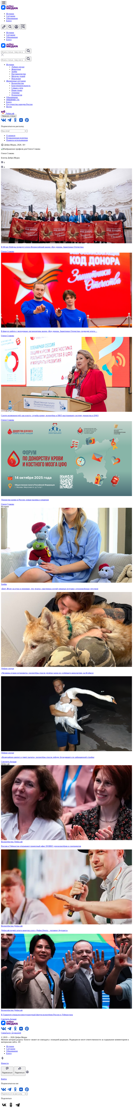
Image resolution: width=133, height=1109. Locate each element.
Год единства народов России (19, 104)
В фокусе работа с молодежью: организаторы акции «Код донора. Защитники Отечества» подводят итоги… (49, 331)
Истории (10, 14)
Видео (9, 107)
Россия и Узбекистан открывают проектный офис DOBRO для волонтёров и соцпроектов (41, 846)
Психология (16, 95)
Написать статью (9, 116)
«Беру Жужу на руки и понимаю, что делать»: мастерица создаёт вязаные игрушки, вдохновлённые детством (49, 589)
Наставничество (18, 74)
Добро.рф (18, 842)
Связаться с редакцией (11, 1033)
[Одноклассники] (11, 1105)
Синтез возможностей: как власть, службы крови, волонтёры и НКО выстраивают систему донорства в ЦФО (50, 415)
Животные (16, 69)
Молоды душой (18, 76)
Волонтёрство (17, 83)
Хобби (14, 71)
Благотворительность (20, 86)
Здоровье (15, 93)
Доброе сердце (17, 67)
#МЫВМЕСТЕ (12, 100)
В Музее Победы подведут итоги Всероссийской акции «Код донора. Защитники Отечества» (42, 247)
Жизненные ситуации (16, 81)
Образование (12, 18)
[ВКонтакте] (4, 1105)
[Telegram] (18, 1105)
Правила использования (17, 140)
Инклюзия (16, 78)
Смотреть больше (8, 762)
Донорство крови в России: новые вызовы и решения (25, 500)
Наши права (16, 90)
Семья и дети (17, 88)
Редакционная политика (17, 138)
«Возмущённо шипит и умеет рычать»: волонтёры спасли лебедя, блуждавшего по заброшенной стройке (47, 757)
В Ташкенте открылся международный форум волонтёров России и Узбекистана (37, 1015)
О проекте (10, 135)
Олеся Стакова (7, 251)
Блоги (9, 21)
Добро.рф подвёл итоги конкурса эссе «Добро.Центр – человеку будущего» (34, 930)
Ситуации (10, 16)
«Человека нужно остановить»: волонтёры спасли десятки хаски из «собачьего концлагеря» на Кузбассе (47, 673)
